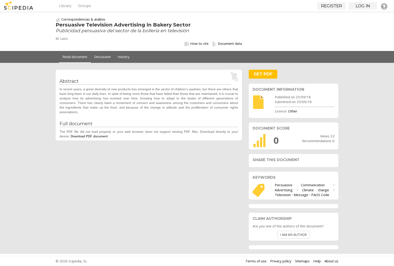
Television (283, 194)
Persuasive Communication (300, 185)
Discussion (102, 56)
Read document (74, 56)
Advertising (284, 190)
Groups (84, 5)
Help (317, 261)
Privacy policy (280, 261)
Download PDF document (89, 136)
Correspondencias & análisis (83, 19)
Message (301, 194)
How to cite (199, 43)
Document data (230, 43)
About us (331, 261)
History (124, 56)
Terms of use (256, 261)
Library (65, 5)
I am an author (293, 234)
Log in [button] (363, 5)
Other (292, 111)
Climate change (315, 190)
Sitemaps (302, 261)
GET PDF (263, 74)
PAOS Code (320, 194)
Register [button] (331, 5)
